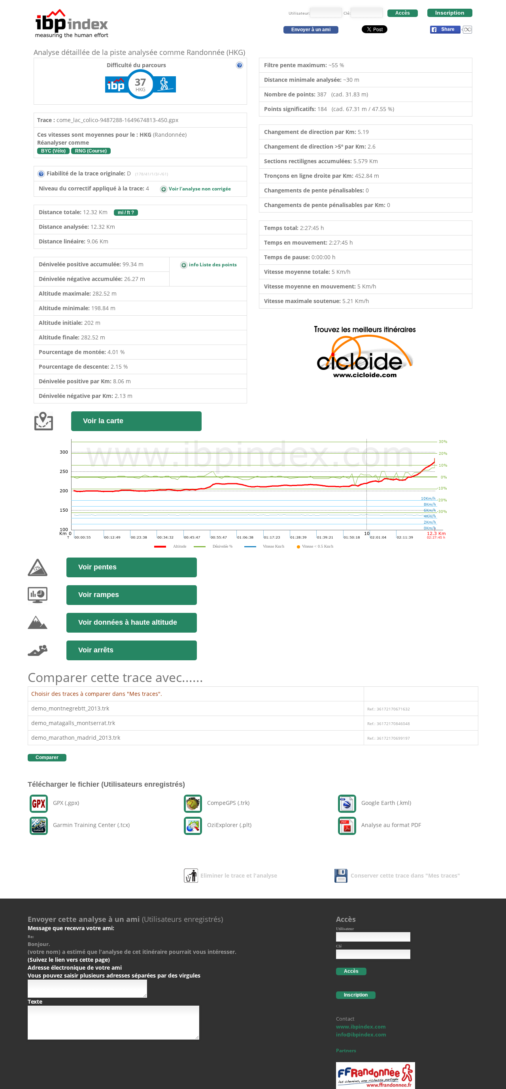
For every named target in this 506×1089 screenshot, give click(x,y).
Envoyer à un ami (310, 29)
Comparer (47, 757)
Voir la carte (103, 421)
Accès (402, 13)
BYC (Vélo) (53, 151)
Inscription (449, 12)
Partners (346, 1050)
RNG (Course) (91, 151)
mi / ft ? (126, 212)
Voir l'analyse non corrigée (199, 188)
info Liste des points (212, 264)
